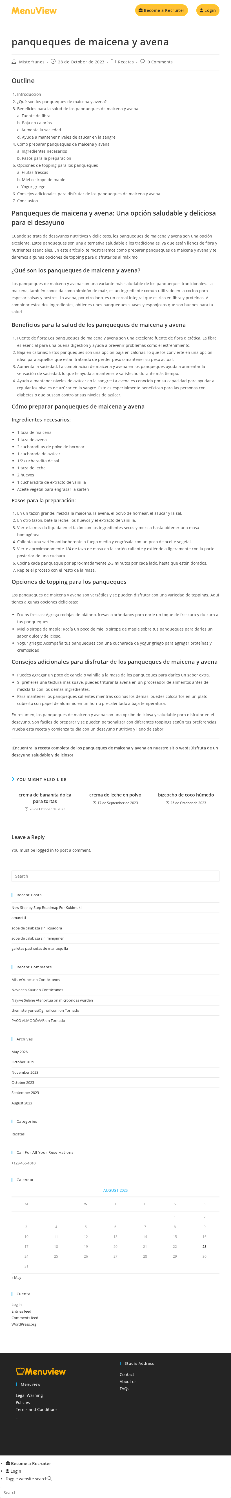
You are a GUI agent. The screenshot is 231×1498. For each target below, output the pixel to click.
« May (16, 1277)
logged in (45, 850)
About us (128, 1381)
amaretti (19, 917)
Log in (17, 1304)
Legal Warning (29, 1395)
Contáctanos (49, 979)
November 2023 (25, 1072)
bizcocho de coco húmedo (186, 795)
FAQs (124, 1388)
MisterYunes (32, 62)
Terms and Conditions (36, 1409)
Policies (23, 1402)
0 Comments (160, 62)
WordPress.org (24, 1324)
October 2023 (23, 1082)
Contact (127, 1374)
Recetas (126, 62)
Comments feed (25, 1317)
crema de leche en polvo (115, 795)
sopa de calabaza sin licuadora (37, 928)
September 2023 (25, 1092)
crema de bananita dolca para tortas (45, 798)
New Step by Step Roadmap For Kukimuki (46, 907)
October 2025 (23, 1061)
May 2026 (20, 1051)
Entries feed (21, 1311)
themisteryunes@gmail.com (35, 1010)
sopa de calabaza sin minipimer (38, 938)
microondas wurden (76, 1000)
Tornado (72, 1010)
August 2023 (22, 1103)
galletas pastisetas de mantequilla (40, 948)
